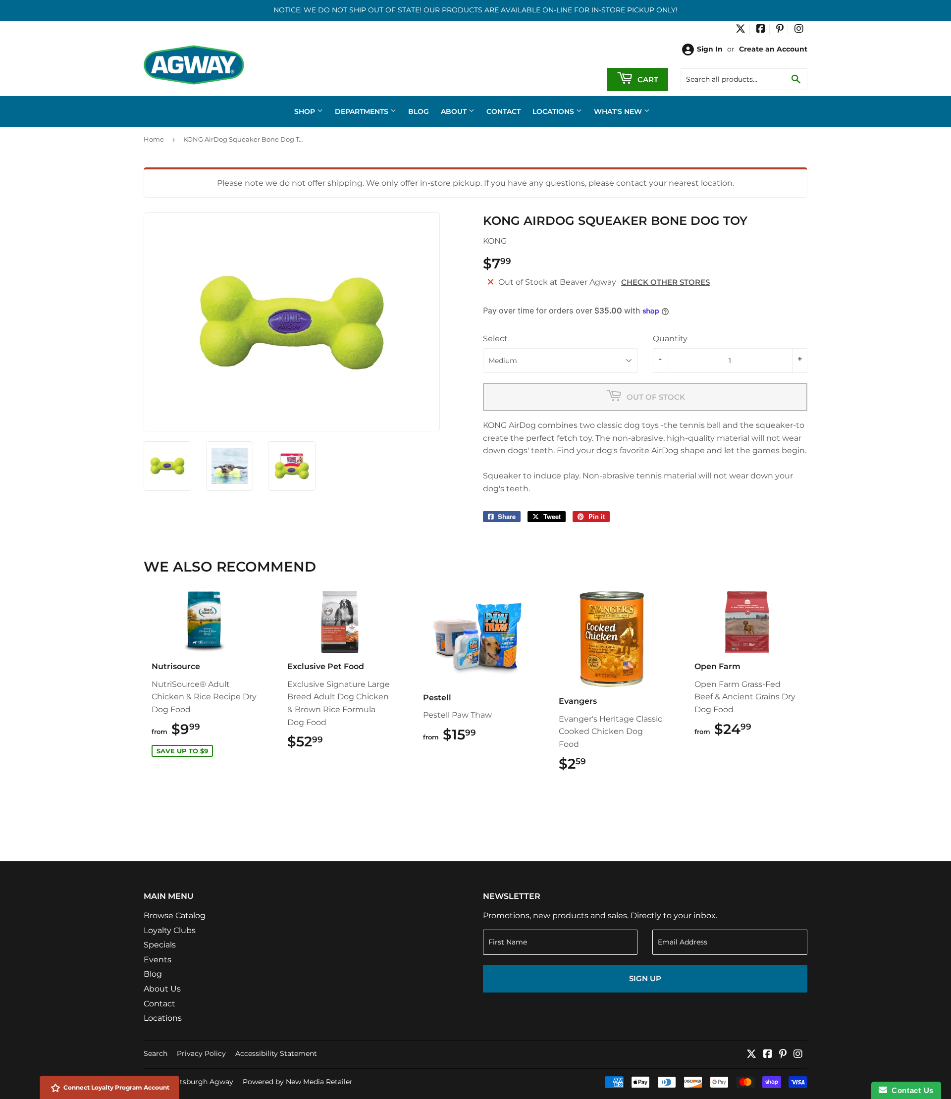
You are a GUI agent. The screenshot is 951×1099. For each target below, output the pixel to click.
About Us (162, 989)
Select (495, 338)
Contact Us (910, 1090)
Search (155, 1053)
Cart (646, 79)
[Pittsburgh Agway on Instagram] (798, 30)
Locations (554, 111)
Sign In (710, 49)
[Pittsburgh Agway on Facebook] (760, 30)
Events (157, 959)
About (455, 111)
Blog (418, 111)
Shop (305, 111)
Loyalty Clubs (170, 930)
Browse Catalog (175, 915)
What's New (619, 111)
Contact (503, 111)
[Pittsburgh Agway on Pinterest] (780, 30)
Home (154, 139)
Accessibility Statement (276, 1053)
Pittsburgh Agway (201, 1082)
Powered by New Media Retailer (298, 1082)
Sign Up (645, 978)
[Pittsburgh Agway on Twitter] (740, 30)
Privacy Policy (201, 1053)
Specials (160, 944)
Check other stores (665, 282)
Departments (362, 111)
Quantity (670, 338)
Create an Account (773, 49)
